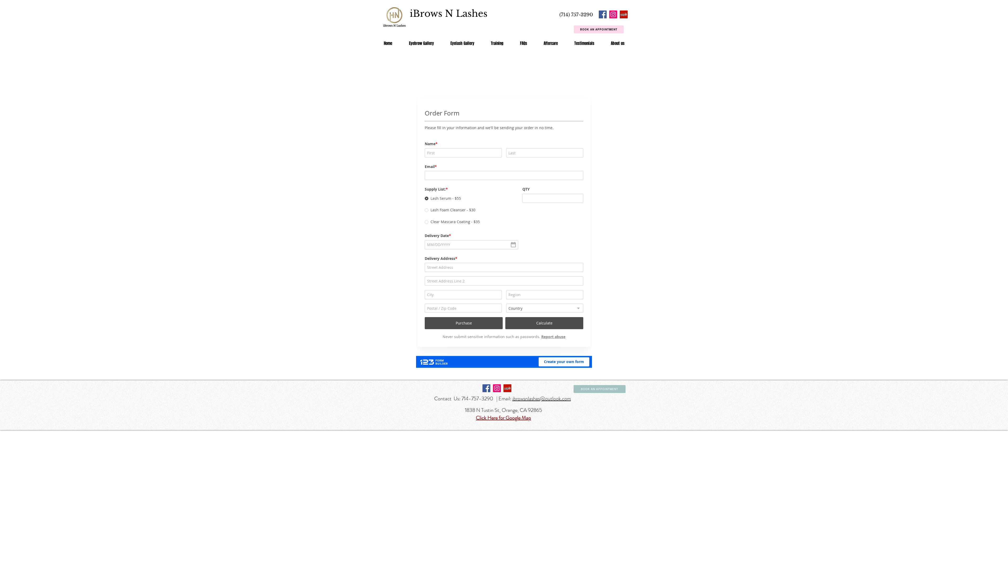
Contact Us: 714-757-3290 (464, 398)
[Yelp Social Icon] (624, 14)
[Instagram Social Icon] (613, 14)
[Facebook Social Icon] (603, 14)
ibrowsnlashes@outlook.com (541, 398)
